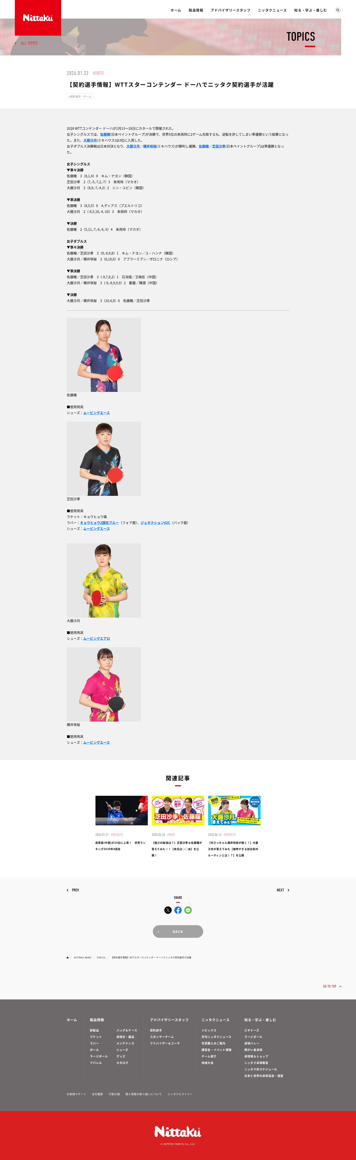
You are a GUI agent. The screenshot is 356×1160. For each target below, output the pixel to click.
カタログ (122, 1062)
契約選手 (156, 1030)
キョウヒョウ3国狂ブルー (99, 522)
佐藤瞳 (105, 134)
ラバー (94, 1043)
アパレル (96, 1062)
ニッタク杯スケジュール (260, 1069)
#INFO (98, 73)
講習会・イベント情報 (217, 1049)
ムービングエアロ (96, 638)
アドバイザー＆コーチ (165, 1043)
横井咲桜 (149, 146)
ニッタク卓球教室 (256, 1062)
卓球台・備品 (125, 1036)
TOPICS (101, 957)
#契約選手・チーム (80, 96)
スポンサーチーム (162, 1036)
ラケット (96, 1036)
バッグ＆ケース (126, 1030)
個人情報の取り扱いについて (144, 1094)
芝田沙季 (218, 146)
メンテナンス (125, 1043)
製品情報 (196, 10)
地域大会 (208, 1062)
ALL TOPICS (29, 43)
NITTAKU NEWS (82, 957)
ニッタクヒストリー (180, 1094)
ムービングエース (96, 412)
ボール (94, 1049)
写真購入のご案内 (214, 1043)
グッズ (121, 1056)
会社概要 (97, 1094)
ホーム (176, 10)
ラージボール (99, 1056)
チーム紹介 (209, 1056)
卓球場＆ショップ (256, 1056)
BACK (178, 931)
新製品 (94, 1030)
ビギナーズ (251, 1030)
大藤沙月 (90, 140)
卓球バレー (251, 1043)
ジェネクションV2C (155, 522)
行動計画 (114, 1094)
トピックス (209, 1030)
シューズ (122, 1049)
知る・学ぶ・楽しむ (310, 10)
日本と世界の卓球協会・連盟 (264, 1075)
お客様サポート (76, 1094)
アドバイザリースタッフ (231, 10)
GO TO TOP (329, 986)
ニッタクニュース (272, 10)
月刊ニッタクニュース (216, 1036)
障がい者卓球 (253, 1049)
